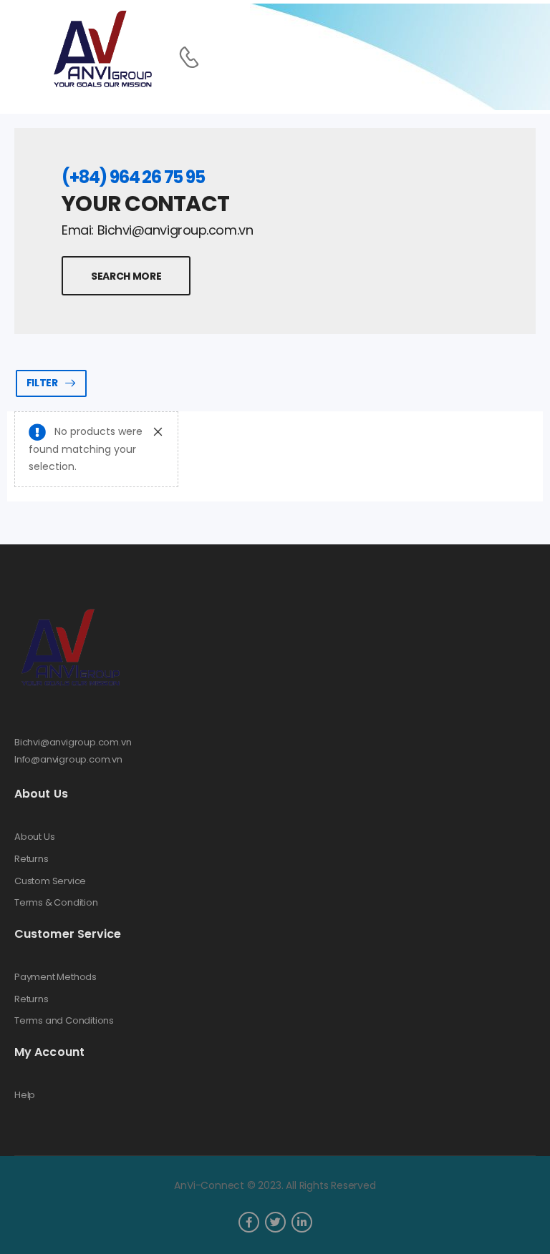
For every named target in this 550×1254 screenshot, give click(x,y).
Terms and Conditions (64, 1021)
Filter (42, 383)
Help (24, 1095)
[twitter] (275, 1222)
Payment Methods (55, 977)
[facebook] (248, 1222)
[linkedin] (301, 1222)
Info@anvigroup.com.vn (68, 759)
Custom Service (50, 881)
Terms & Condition (56, 902)
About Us (34, 837)
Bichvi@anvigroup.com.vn (73, 742)
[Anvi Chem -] (102, 49)
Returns (31, 859)
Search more (126, 276)
